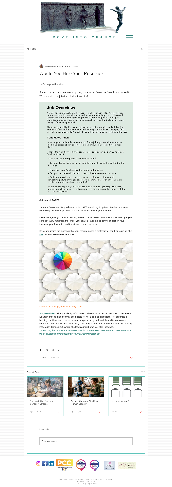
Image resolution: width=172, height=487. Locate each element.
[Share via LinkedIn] (53, 350)
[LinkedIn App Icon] (51, 463)
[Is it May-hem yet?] (127, 387)
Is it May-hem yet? (120, 401)
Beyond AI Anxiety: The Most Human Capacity (84, 402)
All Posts (31, 49)
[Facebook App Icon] (45, 463)
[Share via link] (59, 350)
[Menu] (129, 37)
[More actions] (131, 66)
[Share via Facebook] (40, 350)
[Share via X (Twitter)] (47, 350)
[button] (142, 49)
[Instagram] (38, 463)
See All (142, 372)
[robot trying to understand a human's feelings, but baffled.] (86, 387)
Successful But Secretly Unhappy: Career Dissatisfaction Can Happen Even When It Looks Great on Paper (44, 402)
